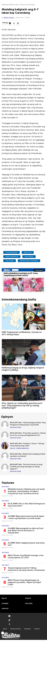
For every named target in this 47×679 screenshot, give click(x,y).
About (5, 629)
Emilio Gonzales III (12, 256)
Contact (36, 629)
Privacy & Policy (15, 629)
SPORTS (28, 598)
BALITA (4, 598)
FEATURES (28, 603)
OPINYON (5, 608)
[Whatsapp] (18, 24)
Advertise (27, 629)
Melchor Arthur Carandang (29, 260)
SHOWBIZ (5, 603)
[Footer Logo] (11, 635)
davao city (27, 252)
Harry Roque (29, 256)
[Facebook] (10, 24)
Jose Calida (10, 260)
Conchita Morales (11, 252)
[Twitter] (14, 24)
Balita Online (9, 17)
